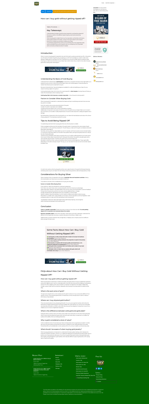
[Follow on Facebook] (96, 369)
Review (100, 73)
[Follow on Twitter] (99, 369)
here (94, 12)
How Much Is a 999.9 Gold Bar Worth (42, 359)
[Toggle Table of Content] (58, 27)
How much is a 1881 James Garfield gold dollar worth (41, 370)
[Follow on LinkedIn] (101, 369)
